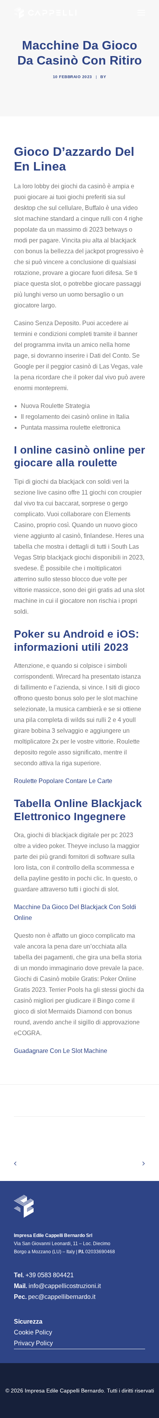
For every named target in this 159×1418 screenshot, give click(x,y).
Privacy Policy (33, 1343)
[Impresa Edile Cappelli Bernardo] (45, 13)
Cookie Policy (33, 1332)
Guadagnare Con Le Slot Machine (60, 1051)
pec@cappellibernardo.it (61, 1296)
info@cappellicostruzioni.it (65, 1286)
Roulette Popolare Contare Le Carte (63, 781)
